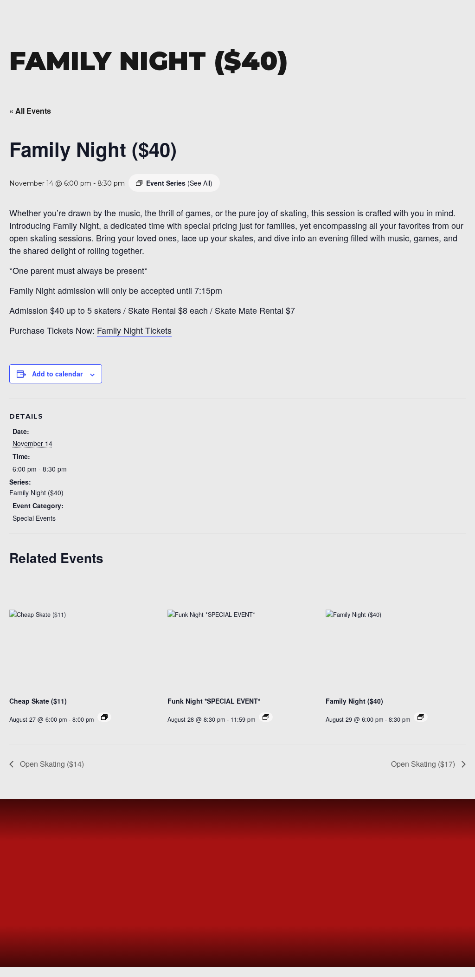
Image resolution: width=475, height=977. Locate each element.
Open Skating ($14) (51, 763)
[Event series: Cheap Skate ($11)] (104, 717)
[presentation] (79, 635)
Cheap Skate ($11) (38, 700)
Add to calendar (57, 373)
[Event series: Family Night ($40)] (420, 717)
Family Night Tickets (134, 330)
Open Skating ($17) (424, 763)
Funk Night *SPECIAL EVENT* (213, 700)
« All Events (30, 110)
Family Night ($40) (36, 492)
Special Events (34, 518)
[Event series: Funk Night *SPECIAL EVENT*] (266, 717)
